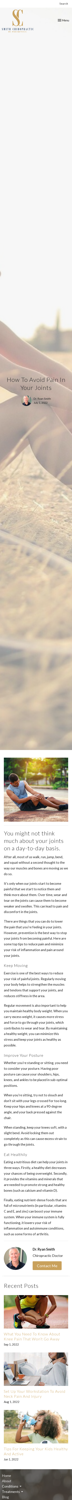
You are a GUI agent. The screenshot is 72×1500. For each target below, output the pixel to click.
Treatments (11, 1491)
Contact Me (47, 1265)
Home (6, 1475)
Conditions (10, 1486)
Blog (5, 1497)
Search (64, 3)
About (6, 1481)
